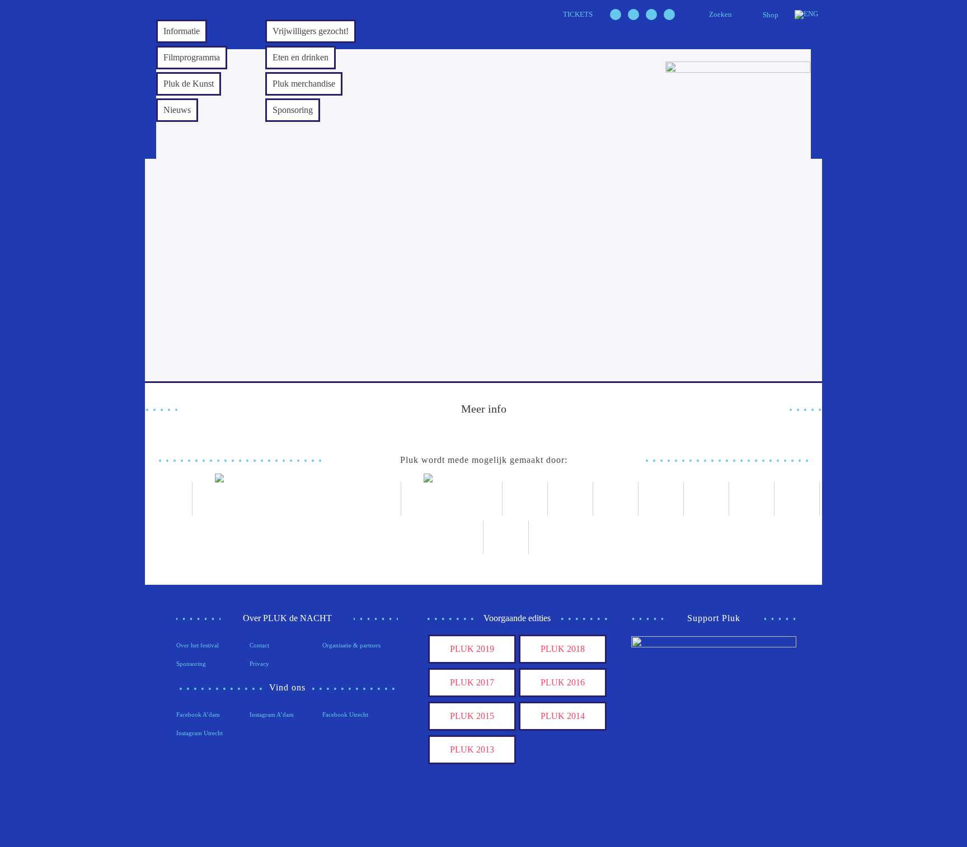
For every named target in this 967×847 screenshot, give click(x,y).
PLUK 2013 (472, 749)
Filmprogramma (191, 57)
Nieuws (177, 110)
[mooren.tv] (706, 498)
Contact (259, 645)
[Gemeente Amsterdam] (506, 537)
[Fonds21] (525, 498)
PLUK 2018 (563, 649)
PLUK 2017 (472, 682)
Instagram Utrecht (199, 733)
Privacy (259, 663)
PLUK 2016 (563, 682)
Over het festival (197, 645)
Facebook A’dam (198, 714)
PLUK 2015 (472, 716)
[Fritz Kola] (170, 498)
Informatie (181, 31)
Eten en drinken (300, 57)
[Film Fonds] (452, 498)
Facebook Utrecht (345, 714)
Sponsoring (293, 110)
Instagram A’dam (272, 714)
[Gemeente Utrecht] (570, 498)
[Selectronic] (661, 498)
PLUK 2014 (563, 716)
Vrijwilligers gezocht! (311, 31)
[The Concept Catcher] (461, 537)
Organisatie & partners (351, 645)
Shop (770, 15)
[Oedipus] (751, 498)
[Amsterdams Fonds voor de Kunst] (297, 498)
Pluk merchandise (304, 83)
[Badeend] (797, 498)
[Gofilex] (616, 498)
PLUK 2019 (472, 649)
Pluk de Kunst (188, 83)
